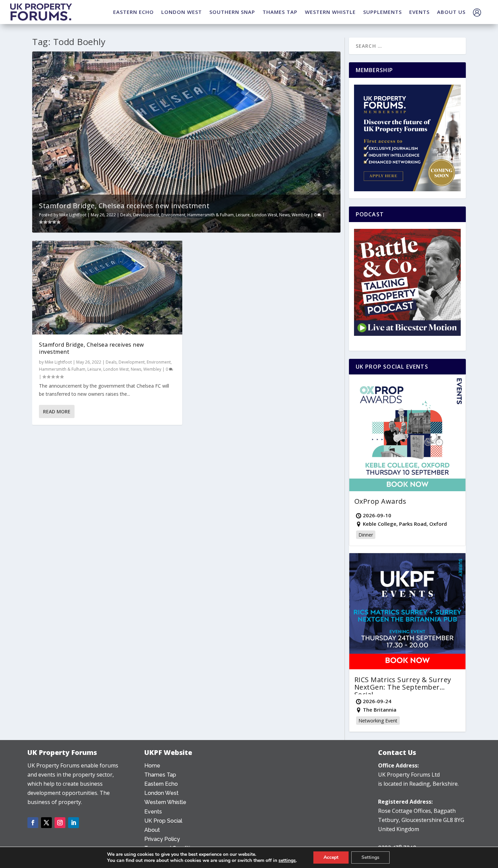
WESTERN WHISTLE (330, 12)
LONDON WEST (181, 12)
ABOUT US (451, 12)
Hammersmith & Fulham (210, 215)
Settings (370, 857)
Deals (125, 215)
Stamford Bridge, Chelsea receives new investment (124, 205)
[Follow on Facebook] (32, 822)
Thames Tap (160, 775)
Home (152, 765)
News (284, 215)
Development (146, 215)
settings (287, 861)
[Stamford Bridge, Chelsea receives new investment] (107, 287)
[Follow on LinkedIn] (73, 822)
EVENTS (419, 12)
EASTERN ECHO (133, 12)
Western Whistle (165, 802)
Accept (331, 857)
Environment (173, 215)
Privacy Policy (162, 839)
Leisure (243, 215)
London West (264, 215)
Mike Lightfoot (72, 215)
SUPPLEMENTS (382, 12)
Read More (56, 411)
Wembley (301, 215)
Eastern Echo (161, 784)
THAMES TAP (280, 12)
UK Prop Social (163, 821)
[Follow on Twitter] (46, 822)
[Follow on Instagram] (60, 822)
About (152, 830)
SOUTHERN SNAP (232, 12)
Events (153, 811)
